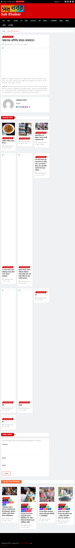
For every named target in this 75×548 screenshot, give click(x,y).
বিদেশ (26, 21)
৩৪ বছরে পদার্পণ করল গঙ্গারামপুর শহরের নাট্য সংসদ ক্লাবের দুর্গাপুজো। (8, 273)
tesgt (20, 405)
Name (4, 458)
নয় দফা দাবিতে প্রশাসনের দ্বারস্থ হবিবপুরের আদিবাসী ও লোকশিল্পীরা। (46, 513)
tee (3, 405)
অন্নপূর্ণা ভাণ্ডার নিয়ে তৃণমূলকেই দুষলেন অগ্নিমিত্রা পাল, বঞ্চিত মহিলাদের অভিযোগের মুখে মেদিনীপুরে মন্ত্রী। (27, 518)
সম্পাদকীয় (10, 25)
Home (3, 31)
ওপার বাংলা (33, 21)
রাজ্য (8, 21)
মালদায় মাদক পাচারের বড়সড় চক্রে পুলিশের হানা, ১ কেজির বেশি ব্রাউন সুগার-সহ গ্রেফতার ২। (65, 514)
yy (3, 421)
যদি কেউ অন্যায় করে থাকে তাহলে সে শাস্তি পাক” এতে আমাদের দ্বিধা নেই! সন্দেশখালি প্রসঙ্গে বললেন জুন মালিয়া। (41, 164)
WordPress (22, 543)
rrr (36, 295)
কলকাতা (16, 21)
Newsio (28, 543)
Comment (5, 444)
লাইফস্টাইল (54, 21)
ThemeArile (4, 545)
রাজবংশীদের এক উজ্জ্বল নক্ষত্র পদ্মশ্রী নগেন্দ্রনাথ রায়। (41, 137)
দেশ (21, 21)
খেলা (39, 21)
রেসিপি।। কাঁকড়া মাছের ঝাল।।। (8, 142)
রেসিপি (4, 25)
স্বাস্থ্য (61, 21)
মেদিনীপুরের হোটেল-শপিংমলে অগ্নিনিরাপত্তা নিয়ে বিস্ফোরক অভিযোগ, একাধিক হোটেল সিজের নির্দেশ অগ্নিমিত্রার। (9, 511)
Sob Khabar (11, 14)
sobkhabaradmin (9, 44)
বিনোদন (45, 21)
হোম (3, 21)
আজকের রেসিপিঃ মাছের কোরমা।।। (13, 31)
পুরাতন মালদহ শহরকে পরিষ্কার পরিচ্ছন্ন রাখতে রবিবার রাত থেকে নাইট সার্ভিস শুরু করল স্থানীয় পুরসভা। (25, 274)
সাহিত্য (67, 21)
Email (4, 465)
